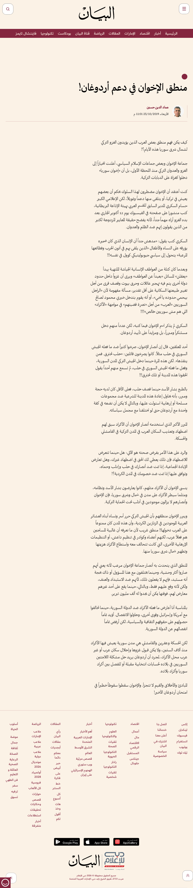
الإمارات (130, 33)
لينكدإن (183, 729)
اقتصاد (145, 33)
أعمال (135, 731)
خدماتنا (162, 729)
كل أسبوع (56, 796)
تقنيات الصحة (112, 744)
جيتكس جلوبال (134, 761)
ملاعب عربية (37, 744)
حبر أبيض (56, 765)
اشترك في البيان (160, 743)
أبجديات (55, 747)
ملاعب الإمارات (36, 734)
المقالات (114, 33)
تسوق (14, 797)
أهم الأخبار (86, 731)
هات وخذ (57, 806)
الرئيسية (171, 33)
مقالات (56, 741)
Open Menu (184, 9)
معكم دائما (57, 755)
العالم (88, 753)
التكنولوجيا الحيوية (110, 754)
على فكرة (57, 776)
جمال (14, 742)
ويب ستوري (85, 764)
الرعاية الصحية (13, 762)
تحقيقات (35, 809)
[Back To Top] (187, 875)
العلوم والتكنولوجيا (109, 734)
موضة (14, 737)
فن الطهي (12, 780)
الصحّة (14, 753)
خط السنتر (56, 786)
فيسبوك (182, 735)
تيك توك (182, 752)
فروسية (36, 782)
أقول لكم (57, 816)
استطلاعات (34, 815)
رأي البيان (57, 734)
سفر (15, 785)
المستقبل (133, 753)
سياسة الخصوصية (160, 754)
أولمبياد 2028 (36, 774)
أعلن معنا (161, 735)
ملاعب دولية (37, 754)
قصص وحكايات (35, 802)
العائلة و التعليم (13, 772)
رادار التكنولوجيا (110, 764)
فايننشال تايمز (26, 33)
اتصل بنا (162, 724)
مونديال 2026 (36, 764)
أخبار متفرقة (36, 823)
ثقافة (14, 748)
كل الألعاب (34, 788)
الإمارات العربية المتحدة (83, 739)
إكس (184, 724)
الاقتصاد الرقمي (134, 745)
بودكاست (64, 33)
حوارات (36, 794)
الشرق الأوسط (83, 747)
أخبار (157, 33)
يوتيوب (183, 747)
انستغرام (182, 741)
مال (136, 737)
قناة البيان (82, 33)
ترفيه (14, 791)
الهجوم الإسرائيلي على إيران (81, 772)
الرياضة (99, 33)
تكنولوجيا (47, 33)
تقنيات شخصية (111, 774)
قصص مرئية (84, 758)
